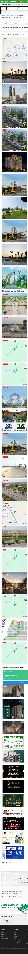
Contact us (3, 934)
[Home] (2, 1)
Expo (15, 938)
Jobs (2, 936)
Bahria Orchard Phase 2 (8, 30)
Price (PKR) (4, 11)
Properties (6, 1)
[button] (4, 9)
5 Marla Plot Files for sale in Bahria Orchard (12, 891)
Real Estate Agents (18, 940)
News (15, 934)
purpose (3, 7)
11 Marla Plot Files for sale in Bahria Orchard (12, 896)
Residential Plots (13, 22)
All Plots (5, 22)
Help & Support (4, 938)
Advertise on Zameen (5, 940)
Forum (15, 936)
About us (3, 932)
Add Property (17, 942)
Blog (15, 932)
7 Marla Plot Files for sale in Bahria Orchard (12, 893)
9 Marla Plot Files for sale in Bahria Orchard (12, 895)
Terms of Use (4, 942)
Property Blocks (14, 1)
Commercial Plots (22, 22)
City (8, 7)
